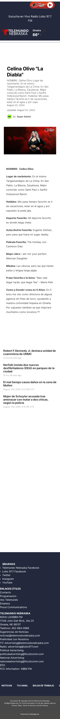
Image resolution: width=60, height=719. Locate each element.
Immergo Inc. (35, 714)
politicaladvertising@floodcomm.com (22, 654)
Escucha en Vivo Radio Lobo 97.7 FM (30, 18)
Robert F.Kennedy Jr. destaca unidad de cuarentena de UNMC (29, 352)
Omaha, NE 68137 (10, 624)
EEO (2, 665)
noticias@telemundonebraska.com (20, 635)
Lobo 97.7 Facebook (14, 571)
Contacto (5, 592)
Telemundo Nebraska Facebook (20, 567)
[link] (30, 354)
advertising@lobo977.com (23, 646)
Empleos (5, 603)
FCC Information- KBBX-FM (16, 668)
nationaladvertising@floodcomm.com (22, 661)
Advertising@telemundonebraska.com (26, 642)
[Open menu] (44, 30)
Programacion (8, 596)
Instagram (8, 578)
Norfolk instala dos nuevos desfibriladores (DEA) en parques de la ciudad (28, 368)
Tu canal (22, 685)
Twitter (6, 575)
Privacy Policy (17, 705)
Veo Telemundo (9, 599)
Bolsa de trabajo (43, 685)
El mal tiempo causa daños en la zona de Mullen (29, 384)
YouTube (7, 582)
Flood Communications (13, 607)
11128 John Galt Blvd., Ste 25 (17, 620)
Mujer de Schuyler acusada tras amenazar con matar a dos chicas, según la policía (25, 399)
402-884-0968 (20, 628)
